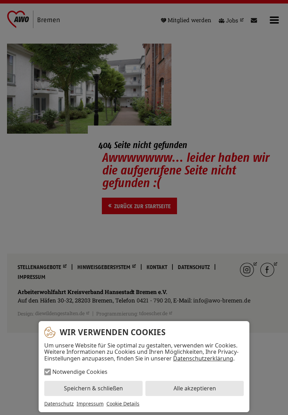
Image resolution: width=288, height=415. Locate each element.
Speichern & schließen (93, 388)
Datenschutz (59, 403)
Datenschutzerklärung (203, 358)
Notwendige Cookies (79, 372)
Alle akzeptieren (195, 388)
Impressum (90, 403)
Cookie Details (122, 404)
